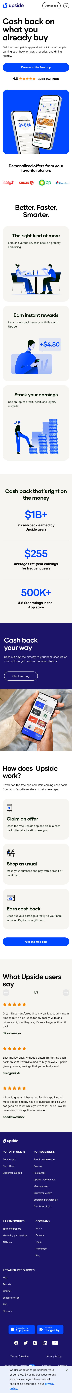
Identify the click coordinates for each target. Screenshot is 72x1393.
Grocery (38, 1166)
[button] (66, 5)
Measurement (41, 1186)
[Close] (66, 1370)
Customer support (12, 1172)
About (38, 1228)
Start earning (20, 676)
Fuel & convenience (44, 1159)
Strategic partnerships (46, 1199)
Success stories (11, 1297)
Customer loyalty (43, 1192)
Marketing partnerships (15, 1235)
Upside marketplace (44, 1179)
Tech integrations (12, 1228)
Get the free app (36, 941)
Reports (7, 1284)
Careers (39, 1235)
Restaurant (39, 1172)
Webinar (7, 1290)
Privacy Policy (54, 1356)
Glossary (7, 1311)
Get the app (51, 5)
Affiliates (7, 1242)
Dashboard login (42, 1206)
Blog (37, 1255)
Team (38, 1241)
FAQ (5, 1304)
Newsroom (41, 1248)
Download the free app (36, 67)
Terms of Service (19, 1356)
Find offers (8, 1166)
